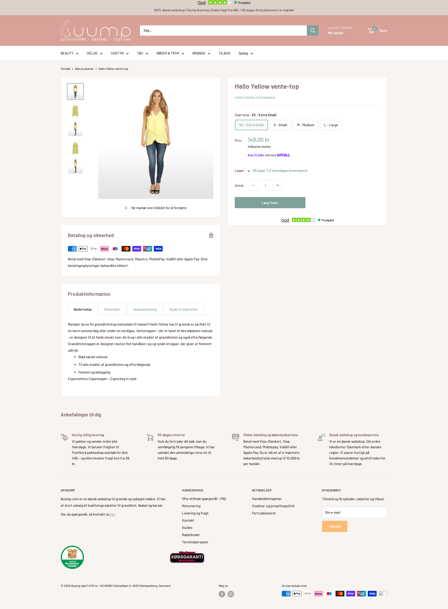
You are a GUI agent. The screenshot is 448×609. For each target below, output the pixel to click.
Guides (187, 527)
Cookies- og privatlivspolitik (273, 506)
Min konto (335, 33)
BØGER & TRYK (168, 53)
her (112, 514)
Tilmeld (334, 526)
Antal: (239, 185)
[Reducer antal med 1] (253, 185)
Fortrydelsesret (264, 513)
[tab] (83, 309)
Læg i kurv (270, 203)
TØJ (140, 53)
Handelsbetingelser (267, 499)
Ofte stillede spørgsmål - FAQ (204, 499)
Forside (65, 69)
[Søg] (312, 30)
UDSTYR (117, 53)
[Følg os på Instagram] (231, 594)
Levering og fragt (195, 513)
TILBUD (224, 53)
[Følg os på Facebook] (222, 594)
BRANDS (198, 53)
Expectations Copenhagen (255, 97)
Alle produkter (84, 69)
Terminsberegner (195, 542)
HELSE (92, 53)
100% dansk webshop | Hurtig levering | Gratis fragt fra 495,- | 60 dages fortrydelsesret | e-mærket (224, 10)
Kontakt (188, 520)
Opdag (243, 53)
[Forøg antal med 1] (278, 185)
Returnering (191, 506)
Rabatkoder (191, 535)
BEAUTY (67, 53)
